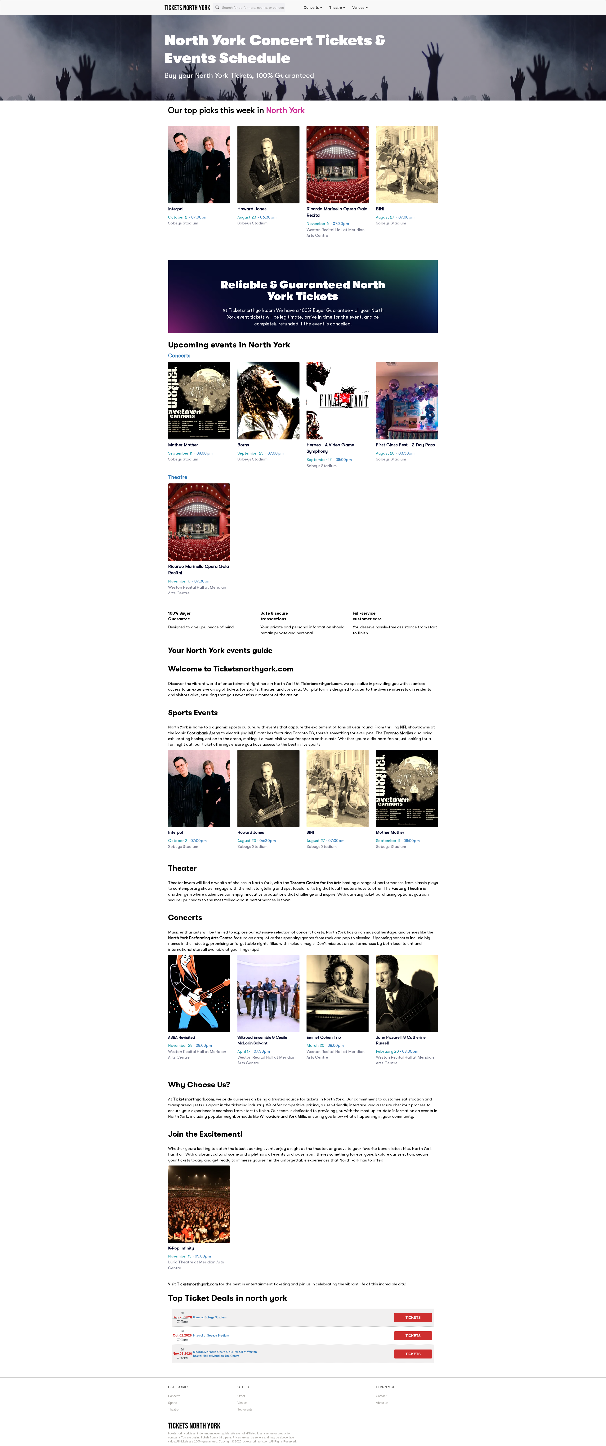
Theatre (336, 7)
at (210, 1317)
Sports (172, 1403)
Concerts (312, 7)
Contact (381, 1396)
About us (382, 1403)
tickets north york (194, 1425)
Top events (245, 1409)
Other (241, 1396)
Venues (358, 7)
